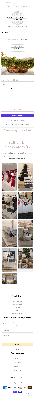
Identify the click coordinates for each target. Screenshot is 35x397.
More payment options (17, 120)
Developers (17, 362)
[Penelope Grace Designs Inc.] (17, 19)
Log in (10, 6)
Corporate (17, 358)
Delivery (17, 307)
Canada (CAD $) (16, 378)
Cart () (17, 6)
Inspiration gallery (17, 313)
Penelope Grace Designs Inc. (20, 383)
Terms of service (17, 301)
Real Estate (17, 370)
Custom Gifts (17, 366)
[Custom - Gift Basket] (17, 59)
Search (17, 310)
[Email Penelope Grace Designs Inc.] (17, 350)
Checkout (24, 6)
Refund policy (17, 304)
